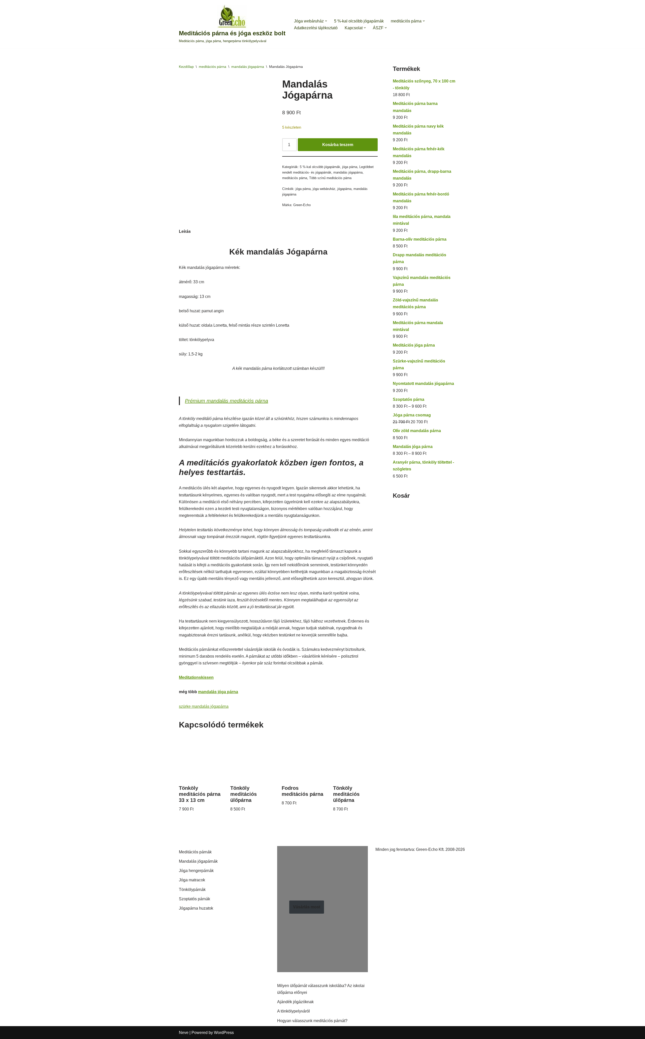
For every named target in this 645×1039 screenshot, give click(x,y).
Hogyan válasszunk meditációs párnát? (312, 1021)
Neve (183, 1032)
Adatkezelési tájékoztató (316, 28)
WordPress (224, 1032)
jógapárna (344, 189)
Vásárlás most (306, 907)
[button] (326, 21)
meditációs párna (212, 67)
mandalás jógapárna (247, 67)
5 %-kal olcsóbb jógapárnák (359, 21)
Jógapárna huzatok (196, 908)
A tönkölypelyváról (293, 1011)
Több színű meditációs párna (330, 178)
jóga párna (349, 167)
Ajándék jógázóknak (295, 1002)
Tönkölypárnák (192, 889)
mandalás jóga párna (218, 692)
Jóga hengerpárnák (196, 870)
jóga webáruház (324, 189)
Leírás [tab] (185, 231)
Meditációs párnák (195, 852)
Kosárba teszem (337, 145)
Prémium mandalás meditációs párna (226, 401)
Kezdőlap (186, 67)
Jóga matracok (192, 880)
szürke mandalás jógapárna (204, 706)
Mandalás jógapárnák (198, 861)
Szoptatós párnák (194, 899)
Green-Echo (302, 205)
